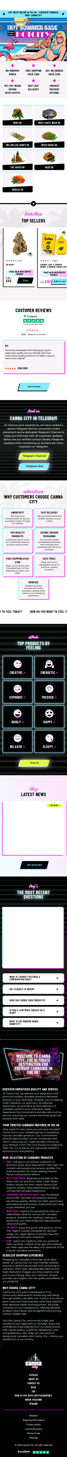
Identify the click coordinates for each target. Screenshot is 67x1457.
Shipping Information (34, 1420)
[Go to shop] (33, 39)
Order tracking (33, 1399)
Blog (33, 1387)
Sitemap (33, 1437)
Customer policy (33, 1429)
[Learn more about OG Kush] (19, 257)
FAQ (33, 1391)
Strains (33, 1403)
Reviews (33, 1415)
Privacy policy (33, 1424)
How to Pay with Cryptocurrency (33, 1395)
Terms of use (33, 1433)
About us (33, 1379)
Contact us (33, 1383)
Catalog (33, 1375)
